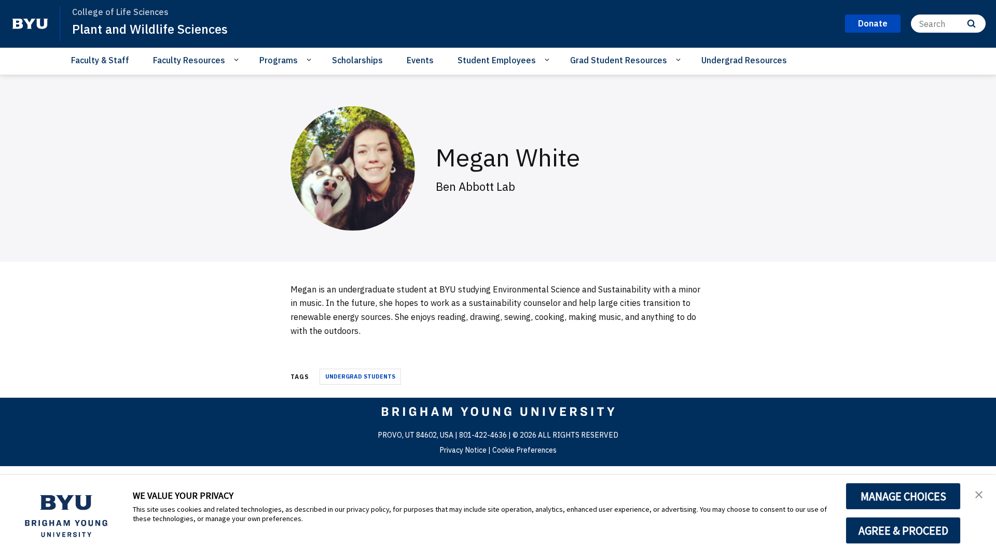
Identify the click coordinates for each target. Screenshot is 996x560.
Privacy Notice (463, 450)
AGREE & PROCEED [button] (903, 530)
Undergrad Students (360, 376)
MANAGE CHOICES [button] (903, 496)
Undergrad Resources (744, 60)
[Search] (971, 24)
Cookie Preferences (524, 450)
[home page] (30, 24)
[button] (979, 494)
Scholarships (357, 60)
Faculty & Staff (100, 60)
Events (420, 60)
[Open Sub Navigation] (238, 59)
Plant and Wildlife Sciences (150, 29)
